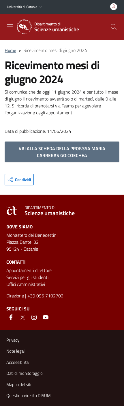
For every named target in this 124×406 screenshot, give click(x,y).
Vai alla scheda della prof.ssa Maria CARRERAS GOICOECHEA (62, 152)
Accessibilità (17, 362)
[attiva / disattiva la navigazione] (9, 26)
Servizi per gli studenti (27, 277)
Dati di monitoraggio (24, 373)
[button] (41, 7)
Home (10, 50)
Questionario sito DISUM (28, 395)
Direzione (15, 295)
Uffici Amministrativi (25, 284)
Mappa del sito (19, 384)
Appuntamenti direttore (29, 270)
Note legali (15, 351)
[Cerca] (113, 26)
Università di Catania (22, 7)
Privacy (12, 340)
